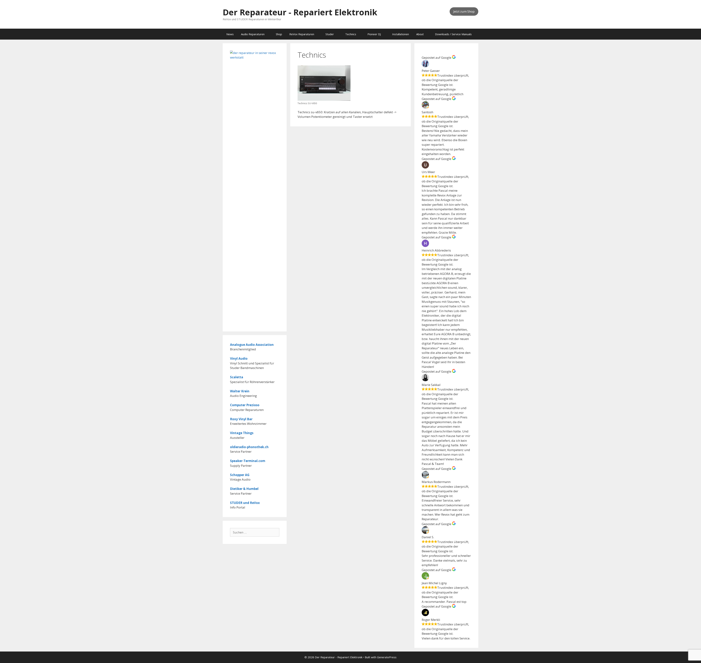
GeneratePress (387, 657)
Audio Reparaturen (253, 34)
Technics (350, 34)
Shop (279, 34)
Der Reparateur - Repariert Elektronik (300, 12)
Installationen (400, 34)
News (230, 34)
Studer (329, 34)
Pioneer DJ (374, 34)
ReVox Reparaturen (301, 34)
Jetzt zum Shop (464, 11)
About (420, 34)
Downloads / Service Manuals (453, 34)
